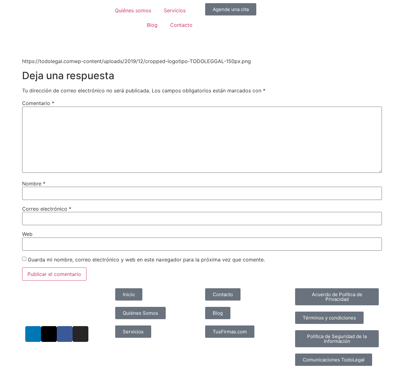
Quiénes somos (133, 10)
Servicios (175, 10)
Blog (152, 25)
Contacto (181, 25)
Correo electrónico (46, 208)
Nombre (33, 183)
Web (27, 234)
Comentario (38, 103)
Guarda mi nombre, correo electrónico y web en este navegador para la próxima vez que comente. (146, 259)
